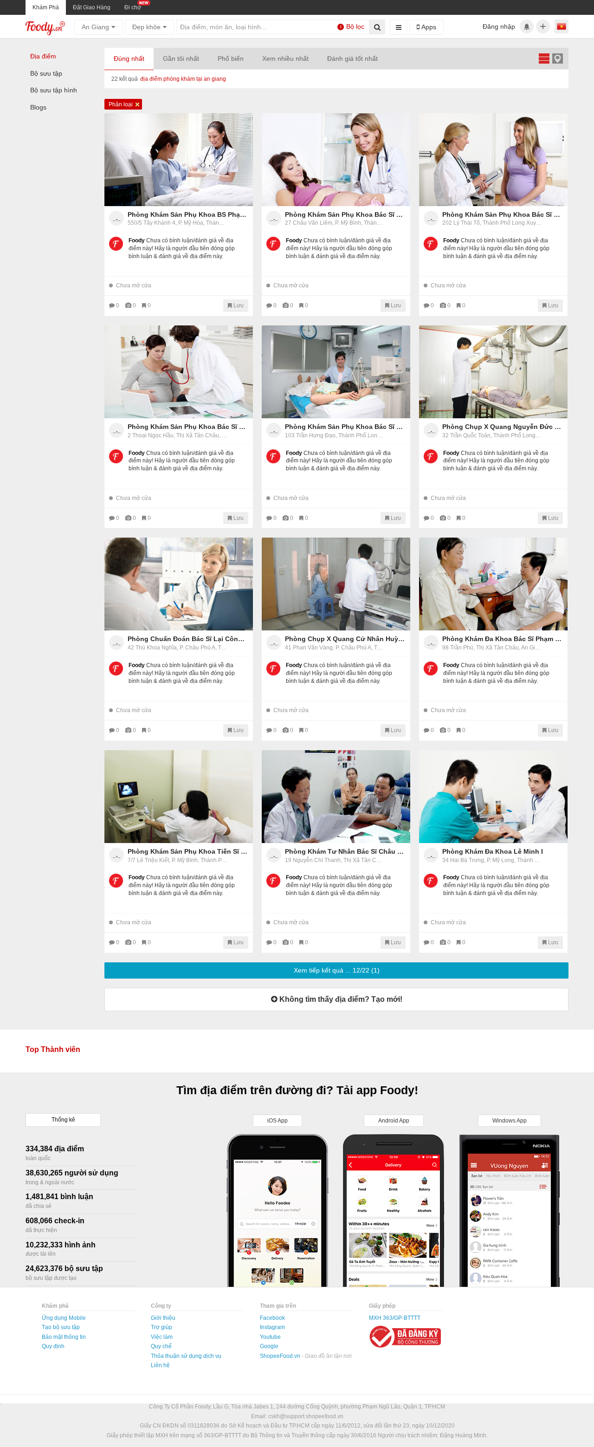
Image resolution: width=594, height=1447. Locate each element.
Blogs (38, 107)
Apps (428, 27)
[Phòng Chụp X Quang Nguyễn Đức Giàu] (493, 371)
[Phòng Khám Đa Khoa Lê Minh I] (493, 796)
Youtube (270, 1337)
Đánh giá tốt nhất (352, 58)
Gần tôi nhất (181, 58)
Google (269, 1346)
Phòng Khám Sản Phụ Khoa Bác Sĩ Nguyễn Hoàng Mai (345, 214)
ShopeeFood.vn (281, 1356)
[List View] (543, 58)
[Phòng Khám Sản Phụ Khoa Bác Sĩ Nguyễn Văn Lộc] (336, 371)
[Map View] (557, 58)
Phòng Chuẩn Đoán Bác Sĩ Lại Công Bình (188, 638)
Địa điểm (43, 56)
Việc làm (162, 1337)
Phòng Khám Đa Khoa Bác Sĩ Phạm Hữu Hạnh (502, 638)
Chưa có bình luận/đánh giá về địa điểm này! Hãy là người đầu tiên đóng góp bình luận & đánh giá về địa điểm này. (182, 248)
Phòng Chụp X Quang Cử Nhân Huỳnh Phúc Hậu (345, 638)
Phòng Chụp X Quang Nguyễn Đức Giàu (502, 426)
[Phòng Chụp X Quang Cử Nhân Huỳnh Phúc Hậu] (336, 584)
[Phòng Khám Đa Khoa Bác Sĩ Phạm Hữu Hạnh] (493, 584)
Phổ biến (231, 58)
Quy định (53, 1346)
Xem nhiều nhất (285, 58)
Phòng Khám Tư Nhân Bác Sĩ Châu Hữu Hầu (345, 851)
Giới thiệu (163, 1318)
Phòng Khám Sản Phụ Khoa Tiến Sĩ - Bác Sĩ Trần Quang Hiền (188, 851)
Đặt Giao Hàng (91, 7)
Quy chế (161, 1346)
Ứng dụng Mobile (64, 1318)
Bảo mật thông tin (64, 1337)
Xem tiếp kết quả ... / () (337, 970)
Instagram (272, 1327)
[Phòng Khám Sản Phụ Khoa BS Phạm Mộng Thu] (178, 159)
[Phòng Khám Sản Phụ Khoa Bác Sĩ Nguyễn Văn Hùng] (493, 159)
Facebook (272, 1318)
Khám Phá (45, 7)
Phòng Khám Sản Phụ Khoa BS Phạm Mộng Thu (188, 214)
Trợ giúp (161, 1327)
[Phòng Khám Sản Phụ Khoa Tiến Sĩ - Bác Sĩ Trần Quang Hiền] (178, 796)
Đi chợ (132, 7)
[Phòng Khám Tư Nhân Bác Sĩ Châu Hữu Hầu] (336, 796)
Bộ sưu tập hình (53, 90)
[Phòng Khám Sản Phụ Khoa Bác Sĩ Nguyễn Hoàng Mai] (336, 159)
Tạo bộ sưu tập (61, 1327)
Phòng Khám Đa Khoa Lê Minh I (492, 851)
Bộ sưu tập (46, 73)
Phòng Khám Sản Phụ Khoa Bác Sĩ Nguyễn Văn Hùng (502, 214)
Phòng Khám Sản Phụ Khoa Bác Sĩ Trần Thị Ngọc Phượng (188, 426)
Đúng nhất (129, 58)
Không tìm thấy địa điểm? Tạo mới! (340, 999)
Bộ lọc (352, 26)
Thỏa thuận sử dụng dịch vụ (186, 1356)
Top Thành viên (53, 1049)
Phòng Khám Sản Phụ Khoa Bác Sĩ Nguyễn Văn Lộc (345, 426)
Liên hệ (160, 1365)
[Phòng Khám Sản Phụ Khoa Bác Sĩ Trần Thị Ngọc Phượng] (178, 371)
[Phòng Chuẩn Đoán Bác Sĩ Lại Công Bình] (178, 584)
